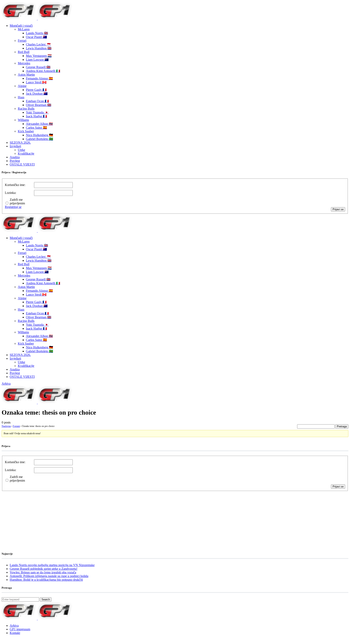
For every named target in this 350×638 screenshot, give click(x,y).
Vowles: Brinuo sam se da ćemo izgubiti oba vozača (43, 572)
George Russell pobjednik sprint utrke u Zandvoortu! (43, 568)
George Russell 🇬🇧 (38, 67)
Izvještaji (15, 146)
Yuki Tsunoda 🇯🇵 (37, 112)
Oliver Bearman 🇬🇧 (38, 105)
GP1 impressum (20, 629)
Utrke (21, 150)
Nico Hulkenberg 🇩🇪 (39, 135)
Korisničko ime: (15, 185)
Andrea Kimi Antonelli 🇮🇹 (43, 71)
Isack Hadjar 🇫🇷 (36, 116)
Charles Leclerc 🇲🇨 (38, 44)
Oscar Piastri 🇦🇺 (36, 37)
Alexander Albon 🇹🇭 (39, 123)
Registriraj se (13, 207)
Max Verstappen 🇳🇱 (39, 55)
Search (46, 599)
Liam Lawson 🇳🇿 (37, 59)
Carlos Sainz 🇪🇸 (36, 127)
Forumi (16, 426)
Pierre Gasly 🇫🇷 (36, 89)
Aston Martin (26, 74)
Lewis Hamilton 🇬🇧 (38, 48)
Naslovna (6, 426)
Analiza (15, 157)
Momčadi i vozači (21, 25)
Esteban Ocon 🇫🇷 (37, 101)
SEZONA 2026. (20, 142)
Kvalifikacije (26, 153)
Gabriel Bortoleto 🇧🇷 (39, 139)
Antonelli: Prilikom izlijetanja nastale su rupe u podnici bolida (49, 576)
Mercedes (24, 63)
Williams (23, 120)
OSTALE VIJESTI (22, 164)
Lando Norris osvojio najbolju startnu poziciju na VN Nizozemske (52, 565)
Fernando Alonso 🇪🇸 (39, 78)
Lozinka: (10, 192)
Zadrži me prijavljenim (17, 201)
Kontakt (15, 633)
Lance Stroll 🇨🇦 (36, 82)
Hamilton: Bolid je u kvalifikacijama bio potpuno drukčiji (46, 579)
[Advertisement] (34, 516)
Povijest (15, 160)
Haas (21, 97)
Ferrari (22, 40)
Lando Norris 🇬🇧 (37, 33)
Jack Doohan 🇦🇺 (37, 93)
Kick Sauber (26, 131)
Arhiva (6, 383)
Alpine (22, 86)
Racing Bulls (26, 108)
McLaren (24, 29)
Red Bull (23, 52)
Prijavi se (338, 209)
